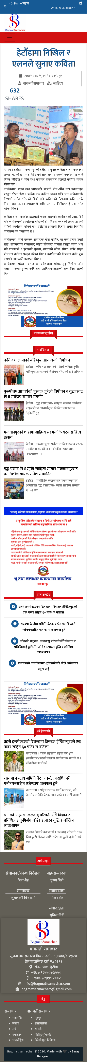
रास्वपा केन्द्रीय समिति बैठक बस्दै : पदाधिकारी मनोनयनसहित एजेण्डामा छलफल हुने (47, 627)
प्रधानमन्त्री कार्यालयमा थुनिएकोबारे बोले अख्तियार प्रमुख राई (47, 666)
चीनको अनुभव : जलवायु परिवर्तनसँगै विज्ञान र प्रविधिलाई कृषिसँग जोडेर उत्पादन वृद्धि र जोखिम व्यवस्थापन (45, 647)
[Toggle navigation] (9, 37)
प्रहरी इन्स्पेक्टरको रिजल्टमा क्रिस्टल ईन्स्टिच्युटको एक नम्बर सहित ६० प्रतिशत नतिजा (47, 609)
